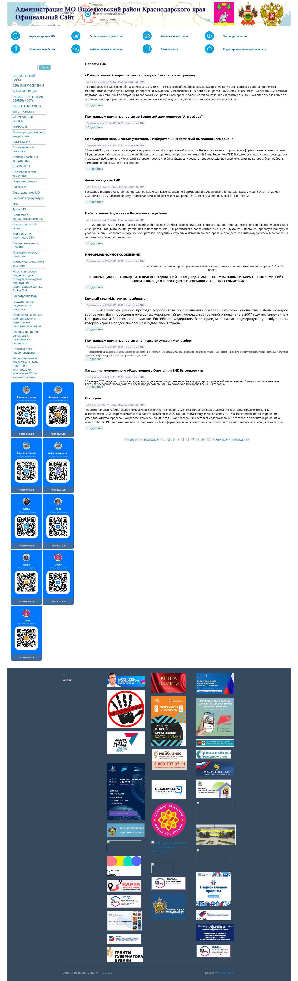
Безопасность (169, 49)
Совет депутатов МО (26, 192)
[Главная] (9, 14)
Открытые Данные (25, 181)
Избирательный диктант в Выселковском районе (126, 213)
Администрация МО (42, 36)
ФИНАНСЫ (20, 127)
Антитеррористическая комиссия (28, 264)
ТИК (15, 204)
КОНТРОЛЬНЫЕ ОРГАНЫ (23, 119)
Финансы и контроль (174, 36)
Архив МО (19, 209)
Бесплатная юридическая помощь (28, 217)
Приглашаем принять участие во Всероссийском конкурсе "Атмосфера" (144, 116)
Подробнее (95, 105)
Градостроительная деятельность (244, 49)
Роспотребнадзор (25, 296)
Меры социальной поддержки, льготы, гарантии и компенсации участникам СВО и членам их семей (26, 367)
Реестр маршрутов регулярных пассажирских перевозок (25, 337)
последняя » (241, 439)
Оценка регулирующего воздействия (29, 134)
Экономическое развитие (106, 36)
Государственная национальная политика (24, 305)
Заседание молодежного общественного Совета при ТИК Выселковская (144, 370)
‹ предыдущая (150, 439)
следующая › (221, 439)
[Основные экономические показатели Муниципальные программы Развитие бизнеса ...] (147, 39)
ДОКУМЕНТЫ (21, 166)
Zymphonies (226, 973)
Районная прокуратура (28, 198)
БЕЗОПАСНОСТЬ (23, 112)
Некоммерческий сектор (24, 226)
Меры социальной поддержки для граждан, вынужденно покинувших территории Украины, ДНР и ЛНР (27, 281)
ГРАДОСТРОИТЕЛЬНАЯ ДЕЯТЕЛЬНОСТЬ (28, 98)
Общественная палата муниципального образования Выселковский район (27, 320)
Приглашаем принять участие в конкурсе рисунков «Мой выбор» (139, 340)
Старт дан (93, 398)
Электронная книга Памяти (25, 245)
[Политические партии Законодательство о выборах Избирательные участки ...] (76, 52)
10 (208, 439)
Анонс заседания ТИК (102, 180)
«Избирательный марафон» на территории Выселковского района (140, 75)
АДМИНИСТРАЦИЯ (25, 91)
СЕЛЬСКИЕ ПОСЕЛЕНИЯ (28, 85)
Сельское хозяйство (42, 49)
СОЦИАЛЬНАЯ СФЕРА (27, 106)
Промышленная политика (23, 149)
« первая (132, 439)
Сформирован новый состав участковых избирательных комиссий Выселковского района (159, 139)
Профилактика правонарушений (24, 351)
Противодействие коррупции (25, 174)
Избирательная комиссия (106, 49)
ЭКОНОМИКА (21, 142)
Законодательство (235, 36)
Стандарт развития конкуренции (25, 159)
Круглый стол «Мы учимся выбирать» (116, 298)
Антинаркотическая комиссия (26, 254)
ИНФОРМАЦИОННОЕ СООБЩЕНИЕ (112, 254)
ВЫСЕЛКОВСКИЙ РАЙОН (24, 78)
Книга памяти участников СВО (23, 235)
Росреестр (20, 187)
